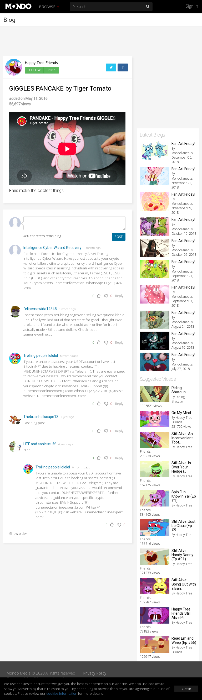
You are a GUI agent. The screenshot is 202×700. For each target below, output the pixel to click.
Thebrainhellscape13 (40, 417)
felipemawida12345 (40, 309)
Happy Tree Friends (41, 62)
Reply (119, 296)
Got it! (186, 688)
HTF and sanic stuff (39, 444)
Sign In (192, 6)
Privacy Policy (94, 673)
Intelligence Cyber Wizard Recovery (52, 247)
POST (119, 236)
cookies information (61, 693)
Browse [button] (48, 6)
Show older (18, 533)
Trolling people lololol (40, 355)
